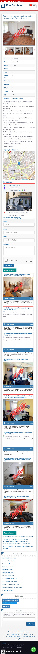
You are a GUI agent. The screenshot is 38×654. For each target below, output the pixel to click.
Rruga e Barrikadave (17, 98)
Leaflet (12, 179)
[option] (9, 51)
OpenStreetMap (24, 179)
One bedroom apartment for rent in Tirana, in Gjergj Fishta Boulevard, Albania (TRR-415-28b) (18, 396)
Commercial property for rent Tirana (12, 584)
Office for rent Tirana (7, 572)
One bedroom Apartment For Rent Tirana (20, 634)
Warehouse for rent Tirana (9, 578)
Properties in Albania (7, 590)
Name (5, 221)
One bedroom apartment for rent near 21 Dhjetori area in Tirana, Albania (17, 308)
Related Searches (9, 533)
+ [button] (5, 154)
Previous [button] (3, 50)
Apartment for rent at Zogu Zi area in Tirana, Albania (16, 360)
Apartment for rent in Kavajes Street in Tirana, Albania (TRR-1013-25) (16, 497)
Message (6, 244)
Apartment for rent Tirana (9, 558)
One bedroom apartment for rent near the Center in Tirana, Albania (18, 334)
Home (9, 632)
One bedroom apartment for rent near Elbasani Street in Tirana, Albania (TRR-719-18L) (17, 275)
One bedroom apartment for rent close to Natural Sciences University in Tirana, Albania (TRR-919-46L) (17, 460)
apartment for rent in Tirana (10, 536)
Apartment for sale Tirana (9, 561)
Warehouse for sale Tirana (9, 581)
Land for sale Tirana (7, 569)
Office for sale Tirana (8, 575)
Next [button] (34, 50)
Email (5, 236)
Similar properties (9, 270)
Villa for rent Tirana (7, 564)
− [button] (5, 157)
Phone (5, 229)
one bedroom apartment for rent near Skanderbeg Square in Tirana (18, 546)
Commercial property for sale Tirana (12, 587)
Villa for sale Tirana (7, 567)
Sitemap (3, 643)
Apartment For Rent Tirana (22, 632)
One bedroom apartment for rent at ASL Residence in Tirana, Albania (18, 433)
